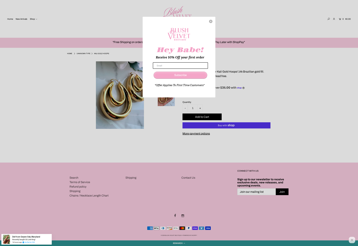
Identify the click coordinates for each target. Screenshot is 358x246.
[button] (210, 21)
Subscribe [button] (180, 75)
